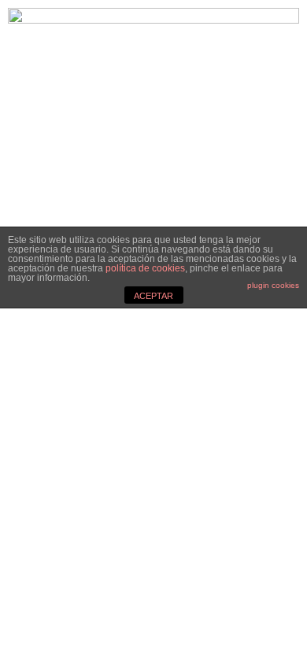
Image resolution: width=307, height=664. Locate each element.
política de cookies (145, 268)
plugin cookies (273, 285)
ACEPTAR (153, 296)
